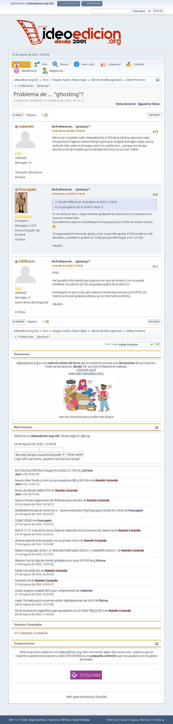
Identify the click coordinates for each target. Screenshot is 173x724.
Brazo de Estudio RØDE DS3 (33, 490)
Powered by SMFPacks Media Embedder (69, 720)
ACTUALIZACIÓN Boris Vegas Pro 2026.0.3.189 (46, 470)
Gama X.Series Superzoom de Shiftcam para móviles (48, 500)
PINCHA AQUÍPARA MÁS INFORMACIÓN (86, 372)
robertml (26, 126)
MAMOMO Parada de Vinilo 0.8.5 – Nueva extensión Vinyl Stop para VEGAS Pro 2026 (69, 510)
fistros (103, 600)
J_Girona (87, 470)
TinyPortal (112, 719)
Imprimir (154, 115)
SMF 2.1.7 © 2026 (18, 720)
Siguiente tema (148, 104)
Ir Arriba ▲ (158, 719)
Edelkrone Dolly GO (27, 571)
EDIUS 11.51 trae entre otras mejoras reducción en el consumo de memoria (64, 530)
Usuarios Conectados (28, 624)
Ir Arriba (18, 321)
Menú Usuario (23, 427)
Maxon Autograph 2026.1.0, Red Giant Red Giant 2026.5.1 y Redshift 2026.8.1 (66, 550)
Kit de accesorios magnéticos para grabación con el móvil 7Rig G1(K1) (59, 610)
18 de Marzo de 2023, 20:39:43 (68, 130)
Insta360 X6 (23, 580)
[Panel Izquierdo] (157, 80)
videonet (86, 590)
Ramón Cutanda (106, 480)
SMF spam (73, 697)
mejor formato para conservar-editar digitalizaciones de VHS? (54, 600)
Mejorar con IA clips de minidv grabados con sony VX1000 (52, 560)
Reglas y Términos (140, 719)
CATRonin (27, 261)
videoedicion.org (27, 363)
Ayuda (123, 719)
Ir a (107, 344)
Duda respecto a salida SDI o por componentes (45, 590)
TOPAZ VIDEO (24, 520)
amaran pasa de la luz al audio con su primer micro (47, 540)
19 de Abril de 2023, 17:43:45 (67, 265)
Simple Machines (37, 720)
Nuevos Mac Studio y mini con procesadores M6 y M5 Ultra (53, 480)
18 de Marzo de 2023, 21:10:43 (68, 193)
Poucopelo (135, 510)
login (73, 436)
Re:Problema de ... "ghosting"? (71, 126)
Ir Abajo (18, 115)
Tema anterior (126, 104)
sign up (85, 436)
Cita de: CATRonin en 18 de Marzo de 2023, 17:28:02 (87, 202)
